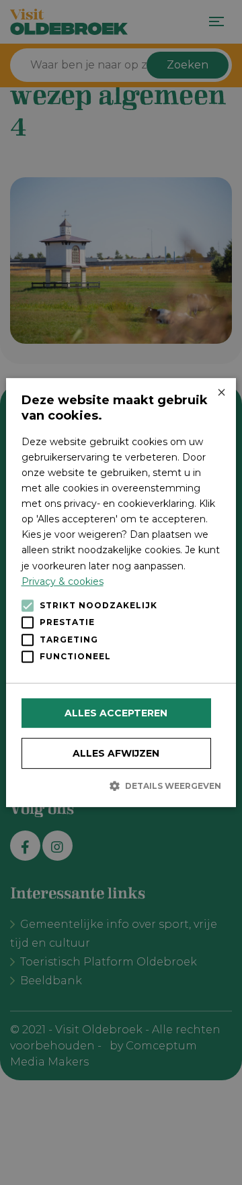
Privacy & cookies (63, 581)
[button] (121, 785)
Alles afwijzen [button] (116, 753)
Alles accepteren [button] (116, 713)
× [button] (221, 393)
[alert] (121, 592)
